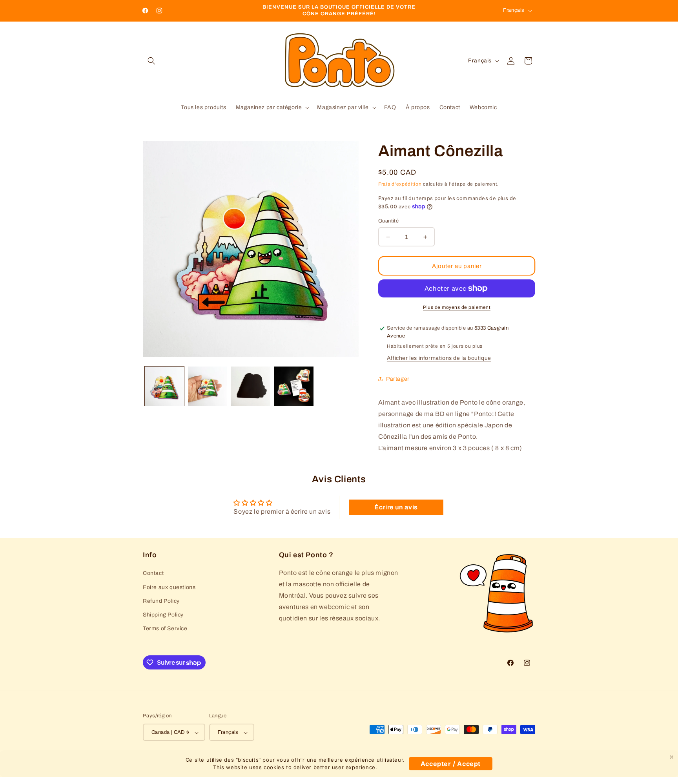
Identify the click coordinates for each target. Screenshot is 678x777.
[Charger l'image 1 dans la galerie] (164, 386)
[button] (151, 60)
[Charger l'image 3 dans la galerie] (250, 386)
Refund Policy (161, 601)
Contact (153, 573)
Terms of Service (165, 628)
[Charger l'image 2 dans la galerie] (207, 386)
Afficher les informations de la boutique (439, 358)
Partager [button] (398, 379)
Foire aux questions (169, 587)
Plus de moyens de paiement (456, 307)
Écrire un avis (395, 507)
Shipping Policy (163, 615)
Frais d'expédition (400, 184)
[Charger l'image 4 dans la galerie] (293, 386)
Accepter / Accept (451, 764)
